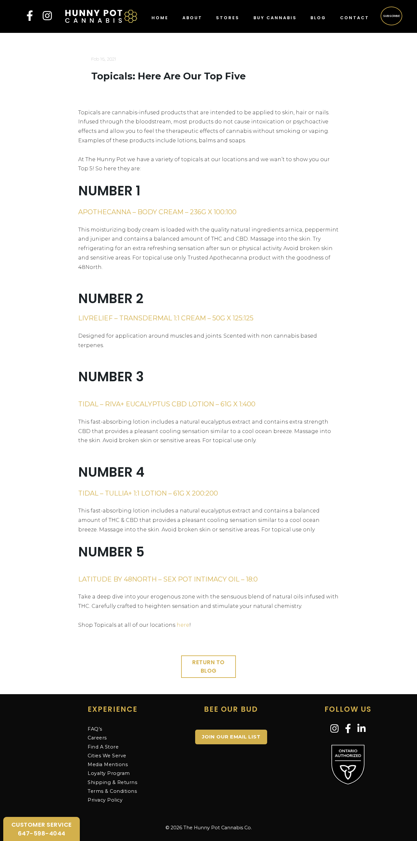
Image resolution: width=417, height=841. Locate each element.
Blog (318, 18)
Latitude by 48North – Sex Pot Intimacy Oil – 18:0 (168, 579)
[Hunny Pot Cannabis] (101, 15)
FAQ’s (95, 729)
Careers (97, 738)
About (192, 18)
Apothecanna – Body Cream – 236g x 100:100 (157, 212)
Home (159, 18)
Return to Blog (208, 666)
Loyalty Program (109, 773)
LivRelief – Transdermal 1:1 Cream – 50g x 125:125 (165, 318)
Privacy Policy (105, 800)
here (183, 625)
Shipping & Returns (112, 782)
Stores (227, 18)
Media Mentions (108, 764)
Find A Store (103, 747)
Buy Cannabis (275, 18)
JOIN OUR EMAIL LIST (231, 737)
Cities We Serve (107, 756)
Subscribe (391, 16)
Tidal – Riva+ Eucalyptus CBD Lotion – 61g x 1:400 (166, 404)
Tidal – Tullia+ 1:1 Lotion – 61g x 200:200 (148, 493)
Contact (354, 18)
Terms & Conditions (112, 791)
